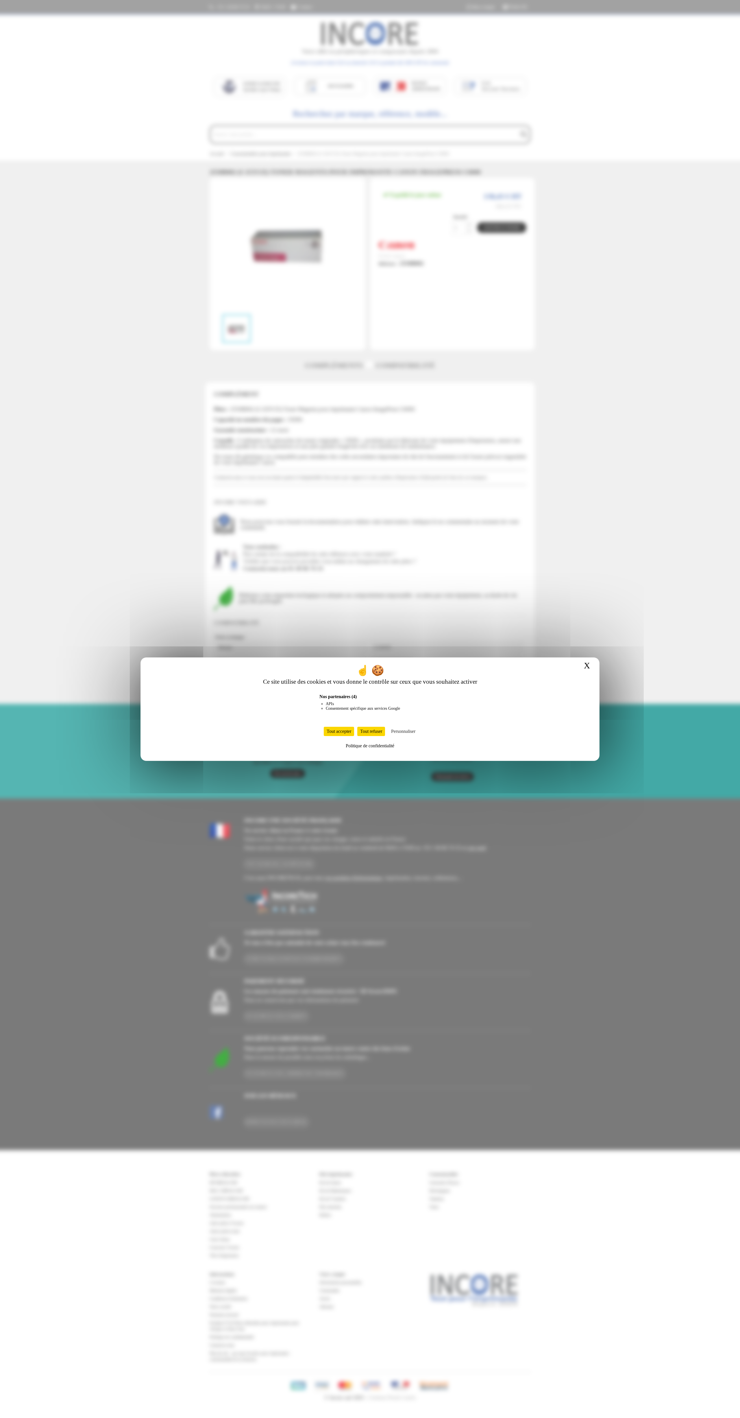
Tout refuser (371, 731)
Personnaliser (403, 731)
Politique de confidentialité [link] (370, 745)
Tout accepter (339, 731)
